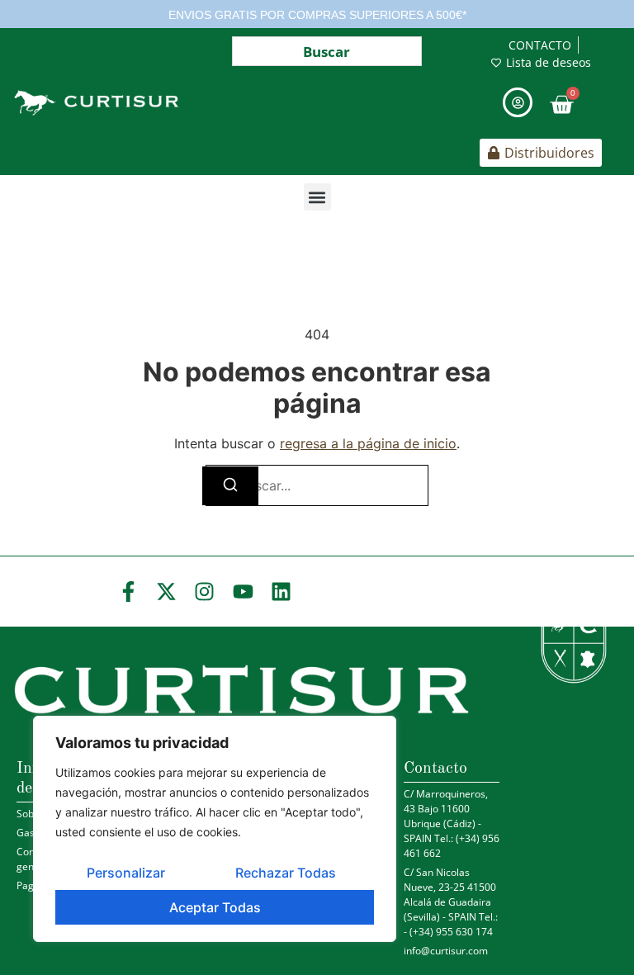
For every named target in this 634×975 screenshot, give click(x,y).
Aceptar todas (215, 907)
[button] (317, 197)
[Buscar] (230, 485)
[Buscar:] (317, 485)
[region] (214, 829)
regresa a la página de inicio (368, 443)
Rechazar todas (285, 872)
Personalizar (126, 872)
